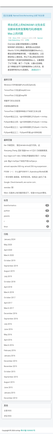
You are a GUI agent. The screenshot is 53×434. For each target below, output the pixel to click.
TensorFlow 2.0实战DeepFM (15, 95)
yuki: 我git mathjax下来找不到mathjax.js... (21, 161)
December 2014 (10, 398)
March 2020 (9, 255)
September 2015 (11, 377)
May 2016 (8, 335)
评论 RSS (7, 416)
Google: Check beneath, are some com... (20, 182)
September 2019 (11, 266)
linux (26, 227)
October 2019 (9, 260)
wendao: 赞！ (9, 187)
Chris (14, 38)
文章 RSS (7, 411)
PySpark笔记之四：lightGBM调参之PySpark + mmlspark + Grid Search (27, 122)
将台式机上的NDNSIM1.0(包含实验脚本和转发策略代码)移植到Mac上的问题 (26, 29)
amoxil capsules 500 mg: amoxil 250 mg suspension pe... (27, 166)
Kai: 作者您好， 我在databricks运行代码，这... (22, 145)
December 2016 (10, 313)
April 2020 (8, 250)
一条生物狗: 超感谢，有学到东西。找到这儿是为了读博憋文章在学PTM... (27, 177)
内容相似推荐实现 (11, 106)
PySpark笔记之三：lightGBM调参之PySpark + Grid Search (27, 127)
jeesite (26, 216)
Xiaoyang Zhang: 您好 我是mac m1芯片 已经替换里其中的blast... (27, 150)
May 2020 (8, 245)
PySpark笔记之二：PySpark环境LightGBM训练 (23, 132)
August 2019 (9, 271)
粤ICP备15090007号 (28, 430)
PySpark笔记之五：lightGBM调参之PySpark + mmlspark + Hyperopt (27, 117)
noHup (5, 3)
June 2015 (8, 387)
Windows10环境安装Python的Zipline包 (20, 85)
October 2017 (9, 298)
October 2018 (9, 282)
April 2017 (8, 303)
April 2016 (8, 340)
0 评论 (27, 40)
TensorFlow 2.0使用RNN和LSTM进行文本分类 (22, 111)
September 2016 (11, 319)
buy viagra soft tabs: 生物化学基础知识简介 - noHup (25, 156)
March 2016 (9, 345)
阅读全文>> (36, 70)
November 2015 (10, 366)
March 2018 (9, 292)
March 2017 (9, 308)
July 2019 (8, 276)
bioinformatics (26, 205)
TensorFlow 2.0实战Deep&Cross (17, 90)
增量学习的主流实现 (12, 101)
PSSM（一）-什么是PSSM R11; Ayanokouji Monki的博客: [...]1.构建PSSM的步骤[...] (27, 172)
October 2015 (9, 372)
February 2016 (10, 350)
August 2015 (9, 382)
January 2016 (9, 356)
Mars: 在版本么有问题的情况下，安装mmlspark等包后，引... (27, 193)
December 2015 (10, 361)
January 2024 (9, 239)
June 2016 (8, 329)
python (26, 211)
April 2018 (8, 287)
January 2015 (9, 393)
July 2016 (8, 324)
